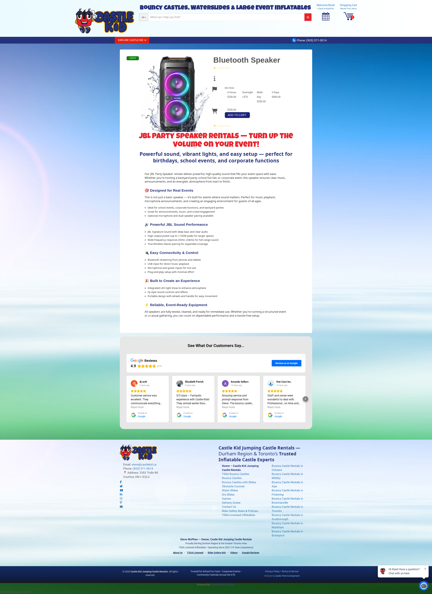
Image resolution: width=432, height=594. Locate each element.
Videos (234, 552)
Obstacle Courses (233, 486)
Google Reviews (250, 552)
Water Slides (230, 490)
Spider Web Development (287, 576)
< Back (132, 58)
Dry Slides (228, 494)
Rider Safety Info (217, 552)
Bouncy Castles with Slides (239, 482)
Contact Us (229, 506)
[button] (126, 399)
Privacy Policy (272, 571)
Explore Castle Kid (130, 40)
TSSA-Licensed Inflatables (238, 515)
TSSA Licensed (195, 552)
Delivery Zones (231, 502)
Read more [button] (137, 407)
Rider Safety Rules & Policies (240, 511)
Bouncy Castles (232, 478)
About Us (178, 552)
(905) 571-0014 (316, 40)
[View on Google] (134, 383)
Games (226, 498)
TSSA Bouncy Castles (235, 474)
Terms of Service (290, 571)
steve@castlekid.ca (144, 464)
